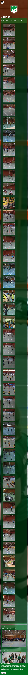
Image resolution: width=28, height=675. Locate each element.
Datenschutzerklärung (14, 670)
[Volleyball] (14, 13)
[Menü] (2, 2)
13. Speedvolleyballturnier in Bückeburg (10, 629)
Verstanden (3, 673)
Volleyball (6, 17)
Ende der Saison (5, 650)
